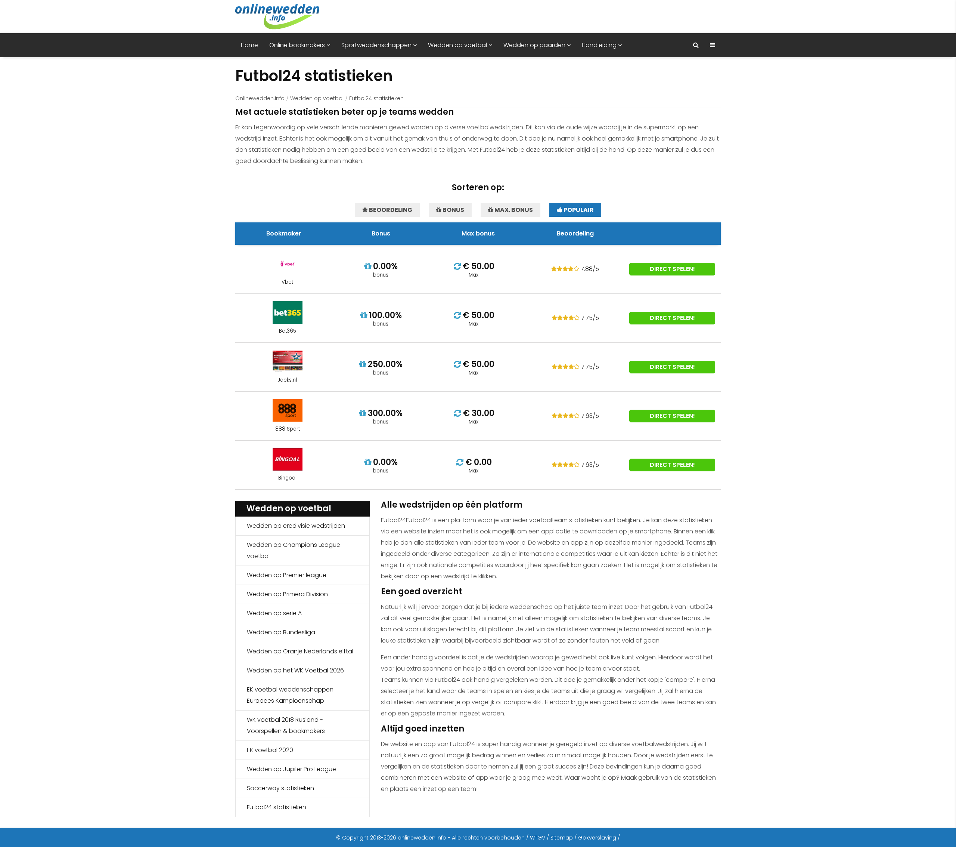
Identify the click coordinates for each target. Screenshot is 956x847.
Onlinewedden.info (260, 98)
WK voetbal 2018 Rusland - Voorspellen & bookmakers (286, 725)
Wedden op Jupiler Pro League (291, 769)
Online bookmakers (297, 45)
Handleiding (600, 45)
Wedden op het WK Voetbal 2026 (295, 670)
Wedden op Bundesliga (281, 632)
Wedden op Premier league (286, 575)
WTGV (537, 837)
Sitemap (561, 837)
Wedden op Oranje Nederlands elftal (300, 651)
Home (249, 45)
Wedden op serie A (274, 613)
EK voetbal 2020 (270, 750)
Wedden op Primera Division (287, 594)
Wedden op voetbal (458, 45)
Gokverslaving (597, 837)
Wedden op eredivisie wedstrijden (296, 525)
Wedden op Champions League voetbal (293, 550)
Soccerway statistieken (280, 788)
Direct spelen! (672, 269)
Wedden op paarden (535, 45)
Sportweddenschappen (377, 45)
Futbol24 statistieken (276, 807)
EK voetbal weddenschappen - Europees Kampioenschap (292, 695)
